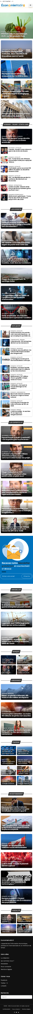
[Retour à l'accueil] (13, 5)
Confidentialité (6, 1009)
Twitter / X (4, 983)
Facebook (4, 980)
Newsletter (4, 963)
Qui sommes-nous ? (7, 961)
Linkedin (3, 986)
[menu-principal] (30, 5)
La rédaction (5, 958)
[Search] (30, 996)
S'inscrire (27, 576)
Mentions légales (6, 969)
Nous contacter (6, 966)
